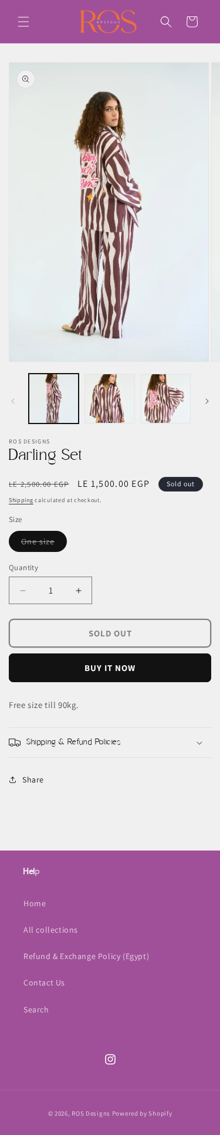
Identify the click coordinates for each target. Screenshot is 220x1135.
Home (34, 903)
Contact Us (44, 982)
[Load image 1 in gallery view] (54, 398)
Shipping (21, 500)
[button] (23, 22)
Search (36, 1009)
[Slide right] (207, 401)
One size (44, 544)
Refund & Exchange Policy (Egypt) (86, 956)
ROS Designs (91, 1113)
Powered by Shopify (142, 1113)
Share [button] (33, 779)
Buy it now (110, 667)
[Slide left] (13, 401)
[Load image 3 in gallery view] (166, 398)
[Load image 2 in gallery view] (109, 398)
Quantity (23, 567)
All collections (50, 929)
